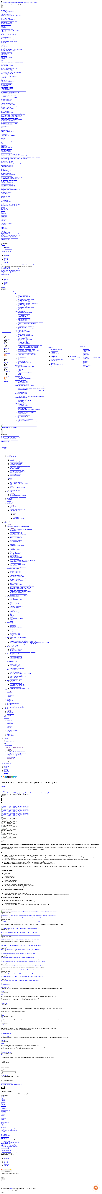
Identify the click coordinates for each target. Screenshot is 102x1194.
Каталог (3, 1096)
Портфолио (9, 692)
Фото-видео (16, 515)
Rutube (5, 283)
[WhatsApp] (12, 777)
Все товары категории (6, 1083)
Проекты (3, 1104)
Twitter (5, 256)
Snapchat (6, 262)
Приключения (13, 611)
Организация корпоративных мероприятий (21, 529)
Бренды (2, 1119)
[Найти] (2, 7)
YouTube (6, 259)
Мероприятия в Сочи (15, 664)
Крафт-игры (22, 793)
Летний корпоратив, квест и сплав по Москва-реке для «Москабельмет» (19, 932)
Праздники (12, 480)
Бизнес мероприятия (15, 549)
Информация (4, 1124)
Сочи (2, 994)
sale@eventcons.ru (9, 236)
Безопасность (38, 793)
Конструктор (13, 506)
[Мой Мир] (6, 777)
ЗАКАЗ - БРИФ (5, 1075)
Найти (2, 1178)
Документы (3, 1112)
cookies (11, 1188)
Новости (3, 1100)
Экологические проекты (16, 649)
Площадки (27, 793)
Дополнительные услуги (16, 683)
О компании (4, 1108)
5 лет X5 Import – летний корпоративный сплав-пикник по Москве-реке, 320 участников (23, 921)
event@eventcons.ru (9, 238)
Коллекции (3, 1127)
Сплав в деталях (5, 987)
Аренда (50, 793)
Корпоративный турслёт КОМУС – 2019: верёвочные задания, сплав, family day (21, 980)
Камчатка (3, 1005)
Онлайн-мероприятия (15, 631)
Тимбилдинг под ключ (15, 571)
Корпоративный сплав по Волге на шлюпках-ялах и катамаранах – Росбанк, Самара (22, 965)
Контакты (3, 1111)
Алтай (2, 1024)
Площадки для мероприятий (8, 1129)
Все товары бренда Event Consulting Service (12, 1084)
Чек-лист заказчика (5, 1135)
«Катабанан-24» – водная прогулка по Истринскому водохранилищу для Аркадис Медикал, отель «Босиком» (28, 915)
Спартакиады (13, 625)
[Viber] (10, 777)
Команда (3, 1115)
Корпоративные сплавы (16, 599)
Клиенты (9, 711)
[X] (8, 777)
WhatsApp (6, 260)
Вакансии (3, 1118)
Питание (32, 793)
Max (5, 284)
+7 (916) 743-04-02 (10, 235)
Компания (9, 720)
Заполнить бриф (5, 239)
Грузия (2, 1043)
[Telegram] (16, 777)
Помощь (3, 1131)
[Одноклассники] (3, 777)
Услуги (8, 525)
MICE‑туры (12, 494)
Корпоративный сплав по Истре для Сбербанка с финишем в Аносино (19, 973)
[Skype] (14, 777)
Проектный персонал (6, 1116)
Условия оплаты (5, 1122)
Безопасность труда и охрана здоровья (19, 639)
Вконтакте (6, 255)
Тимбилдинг (13, 460)
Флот (2, 1017)
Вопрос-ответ (4, 1120)
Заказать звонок (11, 758)
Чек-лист (3, 1123)
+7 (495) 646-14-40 (5, 232)
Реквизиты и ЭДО (5, 1110)
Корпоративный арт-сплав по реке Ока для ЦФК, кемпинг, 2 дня (17, 957)
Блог (2, 1103)
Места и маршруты (5, 1054)
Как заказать (4, 1134)
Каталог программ (11, 456)
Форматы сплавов (5, 1036)
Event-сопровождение (15, 672)
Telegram (6, 258)
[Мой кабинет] (1, 429)
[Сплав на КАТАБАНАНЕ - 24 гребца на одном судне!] (15, 806)
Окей (2, 1192)
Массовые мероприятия (16, 656)
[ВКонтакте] (1, 777)
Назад (9, 455)
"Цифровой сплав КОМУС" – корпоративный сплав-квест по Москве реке (20, 939)
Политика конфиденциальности (9, 1130)
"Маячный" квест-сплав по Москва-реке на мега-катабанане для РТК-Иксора (20, 949)
